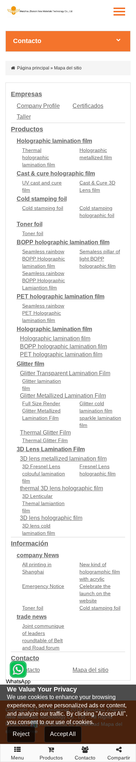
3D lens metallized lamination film (63, 459)
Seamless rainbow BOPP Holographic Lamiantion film (43, 280)
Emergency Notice (43, 586)
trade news (32, 617)
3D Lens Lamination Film (51, 449)
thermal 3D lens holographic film (61, 488)
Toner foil (29, 224)
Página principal (33, 68)
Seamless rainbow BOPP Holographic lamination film (43, 259)
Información (29, 543)
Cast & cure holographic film (56, 173)
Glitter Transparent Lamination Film (65, 373)
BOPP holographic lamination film (63, 242)
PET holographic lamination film (60, 296)
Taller (24, 117)
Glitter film (30, 364)
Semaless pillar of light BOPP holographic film (99, 259)
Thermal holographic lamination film (38, 157)
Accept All (63, 734)
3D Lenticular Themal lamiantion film (43, 503)
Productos (27, 129)
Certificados (88, 106)
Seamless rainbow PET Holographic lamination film (43, 313)
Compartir (118, 758)
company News (38, 555)
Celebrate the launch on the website (95, 593)
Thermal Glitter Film (45, 432)
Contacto (25, 658)
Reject (21, 734)
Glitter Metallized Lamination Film (63, 396)
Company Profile (38, 106)
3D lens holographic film (51, 518)
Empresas (26, 94)
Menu (17, 755)
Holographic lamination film (54, 141)
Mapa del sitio (90, 670)
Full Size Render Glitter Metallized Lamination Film (41, 411)
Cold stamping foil (42, 199)
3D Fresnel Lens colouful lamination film (43, 473)
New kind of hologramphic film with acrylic (99, 572)
